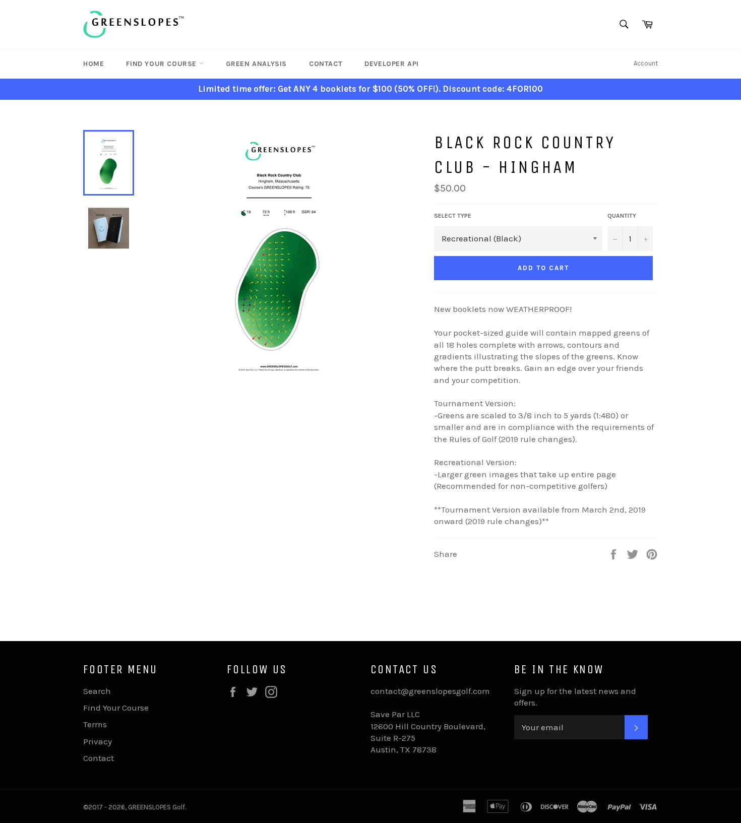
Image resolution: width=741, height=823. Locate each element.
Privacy (97, 741)
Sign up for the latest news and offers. (575, 697)
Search (97, 691)
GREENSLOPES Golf (156, 807)
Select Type (452, 215)
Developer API (391, 63)
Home (93, 63)
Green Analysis (256, 63)
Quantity (621, 215)
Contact (325, 63)
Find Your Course (162, 63)
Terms (95, 724)
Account (646, 63)
